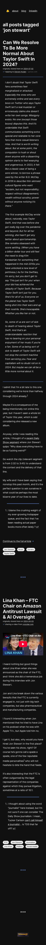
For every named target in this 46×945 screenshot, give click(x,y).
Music (20, 549)
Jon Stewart (9, 549)
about (15, 11)
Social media (32, 846)
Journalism (30, 842)
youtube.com (28, 624)
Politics (19, 846)
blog (23, 11)
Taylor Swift (9, 553)
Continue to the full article (17, 541)
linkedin (33, 11)
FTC (6, 842)
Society (31, 549)
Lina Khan (8, 846)
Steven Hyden (20, 72)
